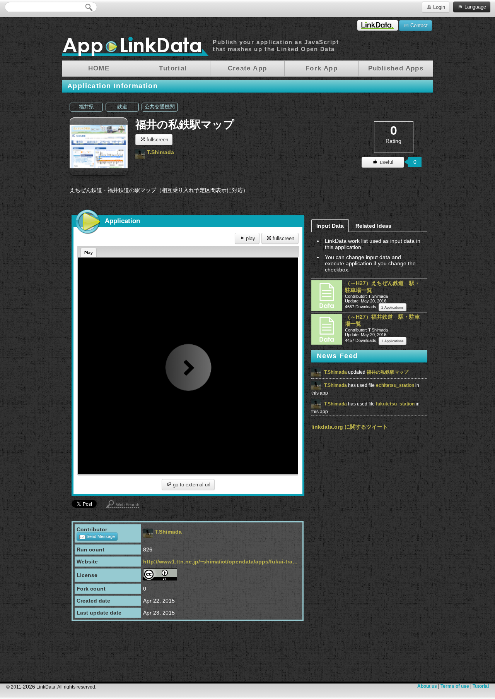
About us (427, 686)
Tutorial (481, 686)
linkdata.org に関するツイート (349, 427)
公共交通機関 (160, 107)
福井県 (86, 107)
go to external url (190, 485)
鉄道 (122, 107)
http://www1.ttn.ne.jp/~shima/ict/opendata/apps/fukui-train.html (220, 561)
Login (438, 7)
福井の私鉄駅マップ (387, 372)
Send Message (100, 536)
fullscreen (156, 140)
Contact (418, 25)
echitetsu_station (395, 385)
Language (474, 7)
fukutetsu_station (396, 404)
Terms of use (454, 686)
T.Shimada (160, 152)
